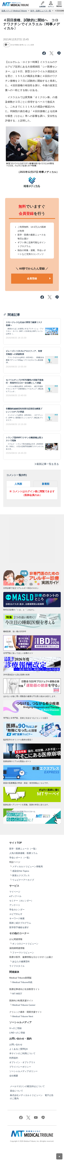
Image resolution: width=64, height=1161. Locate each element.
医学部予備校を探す (19, 927)
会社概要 (13, 1075)
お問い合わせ (15, 1044)
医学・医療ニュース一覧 (40, 11)
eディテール (15, 896)
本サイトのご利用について (22, 1053)
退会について (16, 1091)
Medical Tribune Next (22, 1016)
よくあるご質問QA (18, 1049)
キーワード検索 (17, 918)
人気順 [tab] (18, 484)
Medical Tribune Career (23, 1005)
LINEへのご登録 (17, 1032)
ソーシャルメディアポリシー (23, 1071)
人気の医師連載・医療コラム (23, 853)
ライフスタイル (17, 966)
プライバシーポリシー (20, 1067)
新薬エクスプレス (21, 875)
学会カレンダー (17, 909)
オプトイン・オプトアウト (22, 1062)
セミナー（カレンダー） (21, 900)
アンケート (14, 905)
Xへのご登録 (15, 1028)
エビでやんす (15, 914)
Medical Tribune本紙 (22, 982)
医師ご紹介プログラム (20, 923)
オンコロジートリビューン (25, 943)
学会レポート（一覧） (20, 857)
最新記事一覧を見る (48, 464)
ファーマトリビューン (23, 952)
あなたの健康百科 (21, 961)
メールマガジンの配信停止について (27, 1086)
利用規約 (13, 1058)
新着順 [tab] (45, 484)
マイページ (14, 891)
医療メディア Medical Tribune (14, 11)
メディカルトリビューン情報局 (27, 866)
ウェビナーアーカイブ (23, 880)
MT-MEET (17, 993)
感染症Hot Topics (20, 871)
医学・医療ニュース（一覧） (23, 848)
